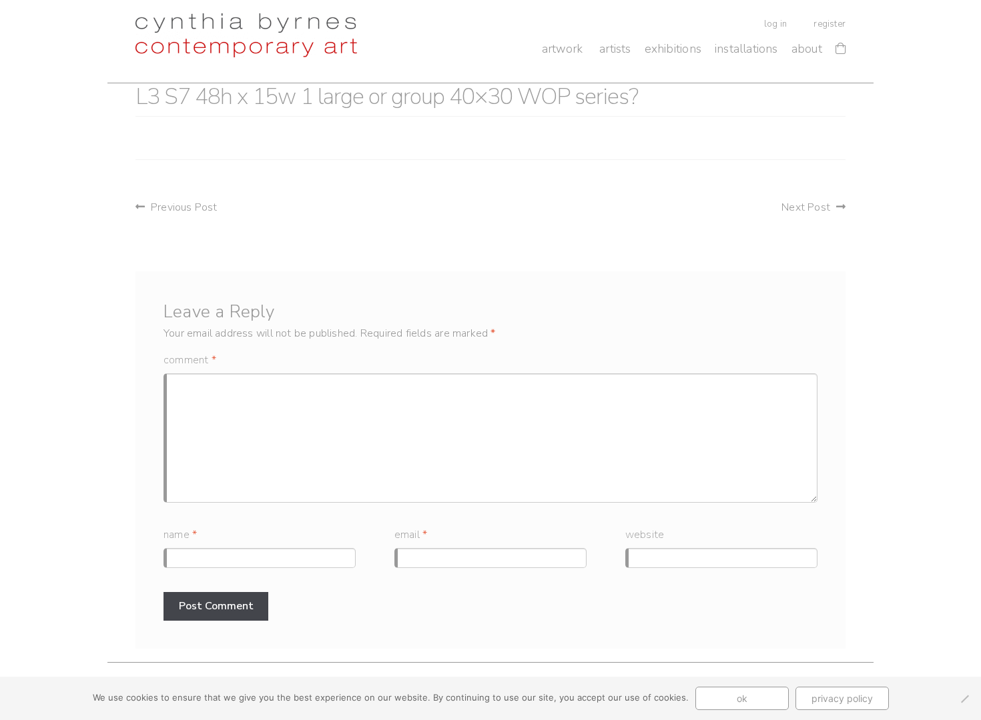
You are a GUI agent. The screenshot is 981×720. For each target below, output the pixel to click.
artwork (562, 49)
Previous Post (184, 207)
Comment (190, 360)
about (806, 49)
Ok (742, 698)
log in (775, 24)
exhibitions (673, 49)
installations (746, 49)
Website (644, 534)
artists (615, 49)
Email (410, 534)
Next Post (805, 207)
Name (180, 534)
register (829, 24)
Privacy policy (842, 698)
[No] (964, 698)
